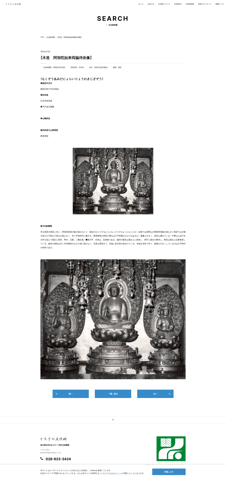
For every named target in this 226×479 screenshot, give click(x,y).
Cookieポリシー (115, 473)
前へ (71, 394)
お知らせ (151, 4)
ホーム (141, 4)
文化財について (164, 4)
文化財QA (178, 4)
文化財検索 (190, 4)
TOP (42, 37)
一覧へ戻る (113, 394)
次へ (155, 394)
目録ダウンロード (205, 4)
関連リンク (220, 4)
